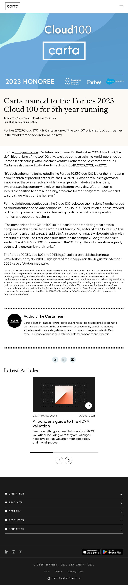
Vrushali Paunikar (62, 178)
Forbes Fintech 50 (52, 165)
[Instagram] (13, 551)
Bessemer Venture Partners (60, 161)
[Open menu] (121, 6)
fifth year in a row (26, 152)
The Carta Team (52, 316)
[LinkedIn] (6, 551)
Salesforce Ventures (101, 161)
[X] (20, 551)
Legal (47, 571)
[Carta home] (12, 6)
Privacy (58, 571)
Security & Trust (75, 571)
